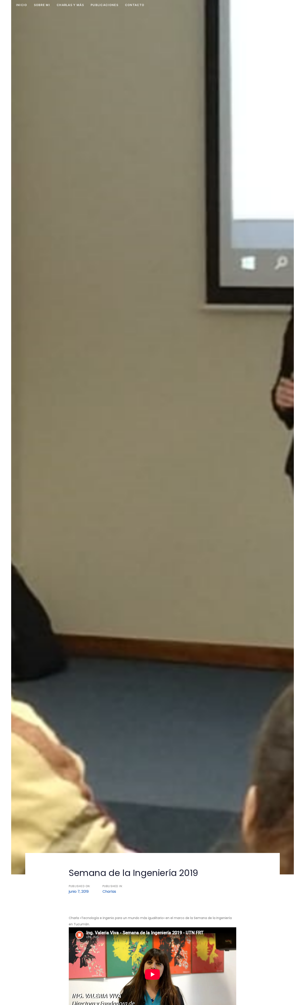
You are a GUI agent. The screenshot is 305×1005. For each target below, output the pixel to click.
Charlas (109, 891)
